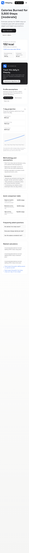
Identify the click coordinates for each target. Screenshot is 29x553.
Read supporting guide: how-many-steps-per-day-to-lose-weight (14, 271)
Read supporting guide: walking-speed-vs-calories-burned (15, 267)
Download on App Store (10, 81)
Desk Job (6, 101)
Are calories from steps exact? (12, 226)
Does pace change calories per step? (14, 231)
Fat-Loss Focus (8, 97)
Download (20, 2)
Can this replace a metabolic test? (13, 235)
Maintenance (18, 97)
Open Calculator (8, 30)
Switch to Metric (7, 35)
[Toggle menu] (26, 2)
